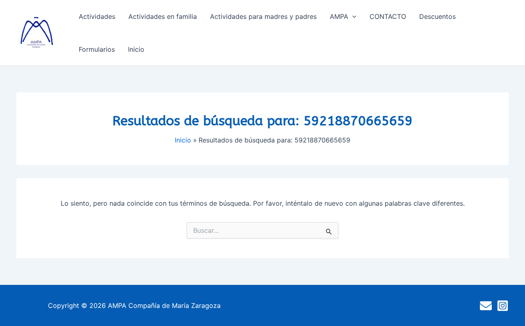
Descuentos (437, 16)
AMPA (339, 16)
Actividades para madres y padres (263, 16)
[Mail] (486, 306)
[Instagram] (503, 306)
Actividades (97, 16)
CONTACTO (388, 16)
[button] (352, 16)
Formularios (97, 49)
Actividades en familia (162, 16)
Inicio (136, 49)
